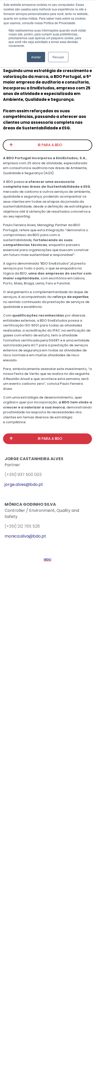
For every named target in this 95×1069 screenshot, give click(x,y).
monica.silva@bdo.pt (25, 536)
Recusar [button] (58, 57)
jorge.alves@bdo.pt (24, 484)
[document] (47, 534)
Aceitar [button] (36, 57)
